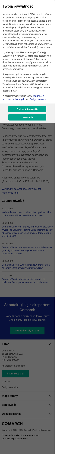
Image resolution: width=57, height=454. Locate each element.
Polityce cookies (38, 99)
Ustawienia (27, 117)
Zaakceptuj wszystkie (27, 109)
